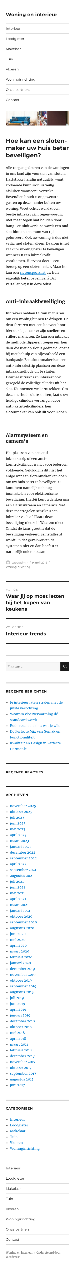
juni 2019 (17, 1004)
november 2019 (23, 974)
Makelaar (13, 49)
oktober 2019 (21, 980)
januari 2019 (20, 1015)
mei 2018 (17, 1033)
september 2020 (23, 922)
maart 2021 (19, 905)
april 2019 (18, 1009)
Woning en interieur (31, 14)
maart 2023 (19, 841)
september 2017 (23, 1073)
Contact (12, 100)
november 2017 (22, 1062)
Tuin (9, 59)
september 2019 (23, 986)
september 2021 (23, 870)
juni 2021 (17, 887)
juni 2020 (18, 934)
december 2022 (22, 852)
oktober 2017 (20, 1068)
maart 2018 (19, 1044)
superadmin (20, 562)
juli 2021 (17, 881)
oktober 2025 (21, 812)
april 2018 (18, 1038)
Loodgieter (15, 39)
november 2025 (23, 806)
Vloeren (12, 69)
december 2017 (22, 1056)
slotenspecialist (33, 272)
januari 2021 (20, 910)
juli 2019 (17, 998)
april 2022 (18, 864)
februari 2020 (21, 957)
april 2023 (18, 835)
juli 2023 (17, 817)
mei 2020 (17, 940)
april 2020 (18, 945)
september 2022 (23, 858)
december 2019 (22, 969)
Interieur (13, 29)
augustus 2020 (22, 928)
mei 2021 (17, 893)
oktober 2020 (21, 916)
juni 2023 (17, 823)
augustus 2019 (22, 992)
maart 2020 (19, 951)
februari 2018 (21, 1050)
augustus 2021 (22, 876)
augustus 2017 (21, 1079)
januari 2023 (20, 846)
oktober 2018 (21, 1027)
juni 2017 (17, 1085)
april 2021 (18, 899)
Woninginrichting (20, 79)
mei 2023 (17, 829)
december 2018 (22, 1021)
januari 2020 (20, 963)
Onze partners (18, 90)
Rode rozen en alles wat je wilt (35, 726)
